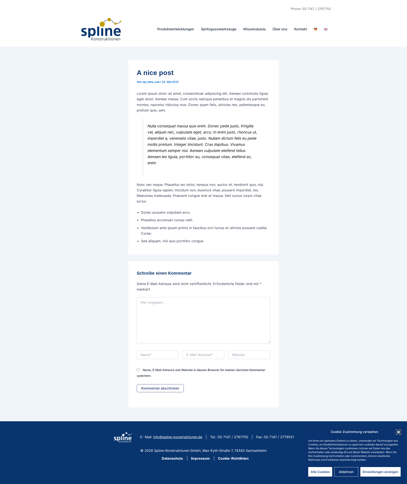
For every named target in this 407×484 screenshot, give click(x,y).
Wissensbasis (254, 29)
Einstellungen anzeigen (380, 472)
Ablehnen (346, 472)
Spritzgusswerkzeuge (218, 29)
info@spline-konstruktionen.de (177, 437)
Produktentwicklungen (175, 29)
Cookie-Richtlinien (233, 458)
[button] (398, 432)
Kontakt (300, 29)
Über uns (280, 29)
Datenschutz (172, 458)
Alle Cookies (320, 472)
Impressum (200, 458)
